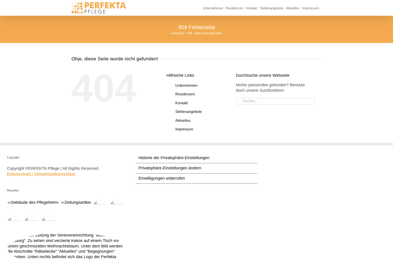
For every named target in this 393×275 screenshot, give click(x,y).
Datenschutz (19, 174)
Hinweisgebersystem (55, 174)
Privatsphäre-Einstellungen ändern (170, 168)
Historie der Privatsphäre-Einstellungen (174, 157)
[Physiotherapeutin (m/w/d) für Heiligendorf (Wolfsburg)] (33, 202)
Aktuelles (182, 120)
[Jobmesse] (15, 224)
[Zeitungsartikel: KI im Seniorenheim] (48, 224)
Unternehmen (186, 85)
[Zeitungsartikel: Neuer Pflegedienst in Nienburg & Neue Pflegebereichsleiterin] (75, 202)
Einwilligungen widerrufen (162, 178)
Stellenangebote (188, 112)
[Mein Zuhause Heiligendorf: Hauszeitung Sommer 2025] (117, 207)
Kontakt (181, 103)
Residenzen (185, 94)
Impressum (184, 129)
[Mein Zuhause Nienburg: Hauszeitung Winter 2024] (67, 249)
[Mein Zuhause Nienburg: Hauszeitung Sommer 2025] (100, 207)
